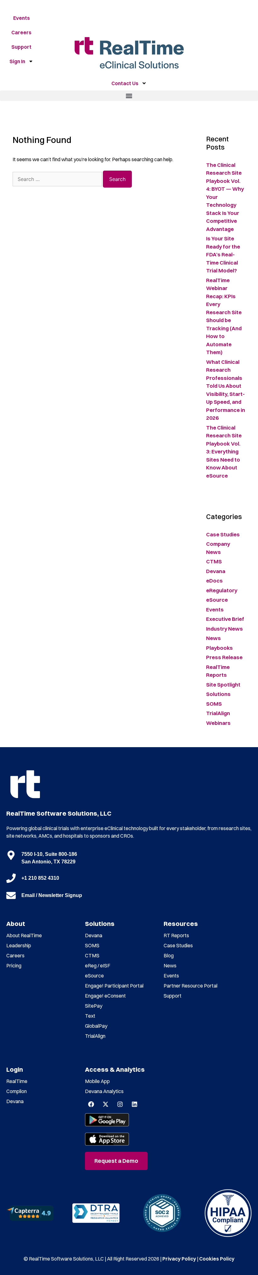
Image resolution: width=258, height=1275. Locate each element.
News (213, 638)
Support (21, 47)
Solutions (218, 694)
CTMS (214, 561)
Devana (215, 571)
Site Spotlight (223, 684)
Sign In (17, 61)
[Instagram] (120, 1104)
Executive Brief (225, 619)
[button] (129, 95)
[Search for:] (58, 179)
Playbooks (219, 647)
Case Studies (223, 534)
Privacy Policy (179, 1259)
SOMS (214, 703)
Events (21, 18)
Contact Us (124, 83)
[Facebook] (91, 1104)
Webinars (218, 723)
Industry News (224, 628)
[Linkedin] (134, 1104)
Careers (21, 32)
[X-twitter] (105, 1104)
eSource (217, 599)
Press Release (224, 657)
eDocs (214, 580)
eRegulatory (221, 590)
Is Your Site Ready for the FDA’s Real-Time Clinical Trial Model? (223, 254)
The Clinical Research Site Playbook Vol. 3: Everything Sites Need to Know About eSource (224, 451)
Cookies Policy (216, 1259)
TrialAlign (218, 713)
